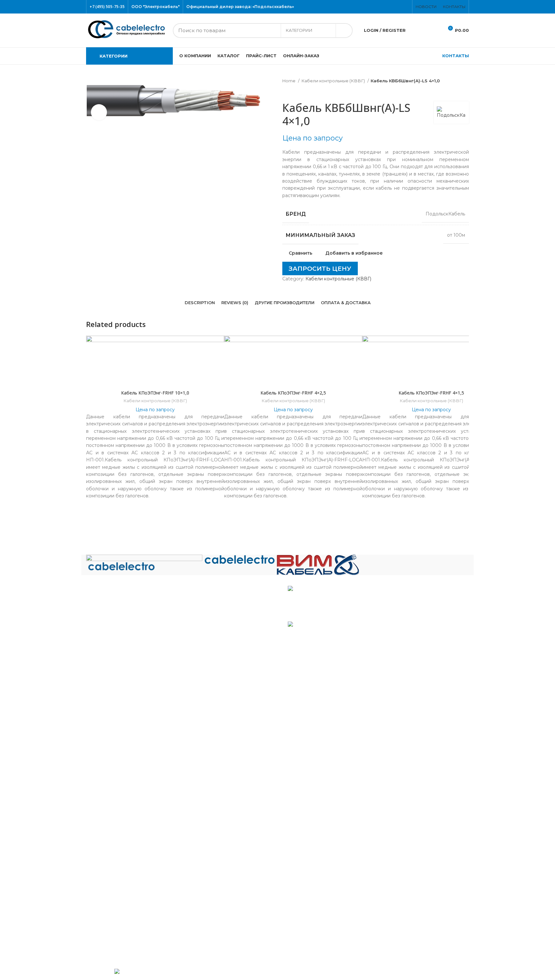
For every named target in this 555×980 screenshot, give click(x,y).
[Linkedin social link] (296, 284)
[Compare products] (433, 30)
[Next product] (298, 91)
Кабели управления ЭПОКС (124, 721)
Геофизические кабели (118, 732)
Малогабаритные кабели (120, 763)
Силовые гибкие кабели (119, 899)
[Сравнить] (155, 378)
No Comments (330, 614)
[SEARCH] (344, 30)
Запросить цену (320, 268)
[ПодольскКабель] (144, 563)
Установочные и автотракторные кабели (139, 930)
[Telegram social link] (300, 284)
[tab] (199, 303)
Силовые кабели (111, 862)
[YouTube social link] (403, 7)
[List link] (179, 618)
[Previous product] (285, 91)
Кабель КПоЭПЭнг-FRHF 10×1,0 (155, 393)
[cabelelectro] (239, 560)
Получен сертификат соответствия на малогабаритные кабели (347, 601)
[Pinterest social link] (407, 7)
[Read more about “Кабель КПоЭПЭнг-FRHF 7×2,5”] (464, 360)
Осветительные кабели (118, 841)
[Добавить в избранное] (464, 346)
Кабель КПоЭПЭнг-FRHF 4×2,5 (293, 393)
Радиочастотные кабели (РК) (126, 852)
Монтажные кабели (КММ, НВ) (127, 800)
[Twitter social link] (395, 7)
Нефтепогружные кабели (121, 820)
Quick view (464, 375)
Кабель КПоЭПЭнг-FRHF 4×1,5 (431, 393)
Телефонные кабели (115, 909)
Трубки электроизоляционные (127, 941)
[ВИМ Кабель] (318, 564)
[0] (417, 30)
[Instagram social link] (399, 7)
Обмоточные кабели (115, 831)
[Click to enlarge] (99, 112)
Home (289, 80)
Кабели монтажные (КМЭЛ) (123, 810)
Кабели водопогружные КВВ (125, 711)
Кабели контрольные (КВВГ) (333, 80)
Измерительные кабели (119, 742)
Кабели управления (114, 920)
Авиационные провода (118, 700)
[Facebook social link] (391, 7)
